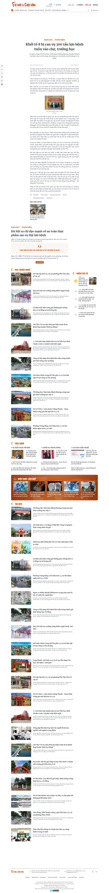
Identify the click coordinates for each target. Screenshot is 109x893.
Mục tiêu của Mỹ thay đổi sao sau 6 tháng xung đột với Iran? (61, 453)
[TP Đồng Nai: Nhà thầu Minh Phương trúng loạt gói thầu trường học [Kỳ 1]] (21, 397)
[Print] (2, 77)
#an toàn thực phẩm (55, 195)
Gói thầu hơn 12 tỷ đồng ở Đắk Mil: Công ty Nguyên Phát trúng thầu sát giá (52, 526)
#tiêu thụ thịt (44, 195)
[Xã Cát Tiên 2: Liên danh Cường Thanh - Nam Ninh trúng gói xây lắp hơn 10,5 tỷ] (21, 414)
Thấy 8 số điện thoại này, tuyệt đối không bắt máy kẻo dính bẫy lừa (83, 468)
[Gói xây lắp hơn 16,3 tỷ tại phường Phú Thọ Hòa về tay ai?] (21, 279)
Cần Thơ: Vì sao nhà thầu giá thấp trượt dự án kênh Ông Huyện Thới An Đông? (50, 325)
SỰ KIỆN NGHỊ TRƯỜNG (21, 448)
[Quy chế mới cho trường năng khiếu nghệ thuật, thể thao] (21, 296)
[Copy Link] (2, 80)
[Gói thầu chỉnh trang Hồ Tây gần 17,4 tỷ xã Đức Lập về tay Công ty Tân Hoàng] (21, 380)
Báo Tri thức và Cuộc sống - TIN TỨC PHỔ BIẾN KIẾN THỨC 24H (23, 5)
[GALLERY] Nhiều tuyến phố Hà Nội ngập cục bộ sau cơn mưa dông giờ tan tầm (83, 281)
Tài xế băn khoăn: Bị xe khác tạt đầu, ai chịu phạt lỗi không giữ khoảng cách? (53, 796)
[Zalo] (2, 69)
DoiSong (88, 5)
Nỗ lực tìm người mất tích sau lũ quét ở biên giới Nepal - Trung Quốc (86, 314)
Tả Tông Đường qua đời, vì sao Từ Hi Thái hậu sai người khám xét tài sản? (88, 495)
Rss (96, 871)
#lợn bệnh (35, 195)
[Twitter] (2, 73)
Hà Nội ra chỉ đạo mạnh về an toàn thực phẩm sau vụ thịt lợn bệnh (37, 217)
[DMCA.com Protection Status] (54, 891)
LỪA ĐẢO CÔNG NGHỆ (80, 448)
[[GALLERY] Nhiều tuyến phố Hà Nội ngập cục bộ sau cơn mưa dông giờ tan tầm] (92, 281)
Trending (17, 10)
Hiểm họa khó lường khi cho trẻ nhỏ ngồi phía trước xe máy (53, 543)
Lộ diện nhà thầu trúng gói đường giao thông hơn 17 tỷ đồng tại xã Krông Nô (50, 309)
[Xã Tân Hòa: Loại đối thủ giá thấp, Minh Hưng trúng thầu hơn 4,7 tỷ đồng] (21, 784)
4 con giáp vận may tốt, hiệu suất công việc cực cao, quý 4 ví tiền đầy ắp (87, 306)
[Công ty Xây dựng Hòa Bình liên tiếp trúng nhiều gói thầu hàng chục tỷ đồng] (21, 363)
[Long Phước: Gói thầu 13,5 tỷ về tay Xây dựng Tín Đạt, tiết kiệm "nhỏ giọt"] (21, 665)
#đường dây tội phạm (38, 198)
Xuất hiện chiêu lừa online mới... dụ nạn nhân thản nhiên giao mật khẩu (92, 453)
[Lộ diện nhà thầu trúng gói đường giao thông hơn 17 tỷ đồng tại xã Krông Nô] (21, 313)
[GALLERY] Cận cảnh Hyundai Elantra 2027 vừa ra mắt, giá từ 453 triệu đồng (86, 291)
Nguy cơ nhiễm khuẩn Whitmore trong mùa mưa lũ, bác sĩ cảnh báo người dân (53, 594)
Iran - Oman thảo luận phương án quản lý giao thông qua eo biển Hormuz (53, 468)
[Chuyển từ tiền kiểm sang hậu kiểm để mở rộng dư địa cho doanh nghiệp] (17, 454)
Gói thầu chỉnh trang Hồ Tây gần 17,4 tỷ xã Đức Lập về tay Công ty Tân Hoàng (51, 376)
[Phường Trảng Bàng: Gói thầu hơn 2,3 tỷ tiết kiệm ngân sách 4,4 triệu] (21, 431)
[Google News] (2, 84)
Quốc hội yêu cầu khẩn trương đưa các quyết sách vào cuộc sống (24, 463)
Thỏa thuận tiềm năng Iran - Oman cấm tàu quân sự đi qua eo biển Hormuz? (54, 463)
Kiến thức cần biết (39, 10)
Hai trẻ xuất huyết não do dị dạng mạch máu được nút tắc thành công (71, 494)
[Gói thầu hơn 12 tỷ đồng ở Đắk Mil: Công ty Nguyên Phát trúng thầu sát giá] (21, 530)
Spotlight (63, 10)
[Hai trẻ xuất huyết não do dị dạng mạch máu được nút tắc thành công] (71, 486)
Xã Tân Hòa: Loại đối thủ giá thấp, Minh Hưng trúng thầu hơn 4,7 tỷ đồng (53, 780)
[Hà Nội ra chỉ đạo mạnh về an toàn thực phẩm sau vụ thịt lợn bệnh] (38, 209)
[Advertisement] (54, 23)
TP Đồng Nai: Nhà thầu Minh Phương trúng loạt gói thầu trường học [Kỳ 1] (51, 393)
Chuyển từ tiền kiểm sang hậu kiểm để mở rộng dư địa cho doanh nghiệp (31, 453)
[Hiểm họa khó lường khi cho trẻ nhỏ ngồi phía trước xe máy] (21, 547)
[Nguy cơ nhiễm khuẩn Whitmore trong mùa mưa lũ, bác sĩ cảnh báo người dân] (21, 598)
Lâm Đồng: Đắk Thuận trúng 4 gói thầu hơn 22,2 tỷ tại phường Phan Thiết (52, 813)
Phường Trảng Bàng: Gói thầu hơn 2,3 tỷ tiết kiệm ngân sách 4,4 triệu (50, 427)
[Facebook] (2, 66)
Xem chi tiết (40, 262)
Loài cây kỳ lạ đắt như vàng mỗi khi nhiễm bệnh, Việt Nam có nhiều (37, 494)
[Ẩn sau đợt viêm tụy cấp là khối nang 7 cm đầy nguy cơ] (54, 486)
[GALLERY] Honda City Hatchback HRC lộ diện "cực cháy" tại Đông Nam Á (86, 299)
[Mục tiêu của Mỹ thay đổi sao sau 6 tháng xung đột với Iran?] (47, 454)
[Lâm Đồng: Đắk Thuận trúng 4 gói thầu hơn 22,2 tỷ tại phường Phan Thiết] (21, 817)
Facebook (92, 871)
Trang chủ (12, 10)
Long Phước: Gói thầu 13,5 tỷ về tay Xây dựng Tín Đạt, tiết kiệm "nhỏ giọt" (52, 661)
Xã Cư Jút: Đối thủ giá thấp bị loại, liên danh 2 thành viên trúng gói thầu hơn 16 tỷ (53, 763)
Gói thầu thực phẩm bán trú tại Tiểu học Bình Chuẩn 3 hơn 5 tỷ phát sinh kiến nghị (51, 342)
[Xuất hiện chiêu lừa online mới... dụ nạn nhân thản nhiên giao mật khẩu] (77, 454)
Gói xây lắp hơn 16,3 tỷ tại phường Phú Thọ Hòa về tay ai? (51, 275)
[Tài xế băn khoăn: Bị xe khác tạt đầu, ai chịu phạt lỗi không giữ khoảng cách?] (21, 801)
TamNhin (95, 5)
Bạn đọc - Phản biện (54, 40)
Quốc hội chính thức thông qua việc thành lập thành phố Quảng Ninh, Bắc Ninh (23, 468)
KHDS (71, 5)
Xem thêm (68, 10)
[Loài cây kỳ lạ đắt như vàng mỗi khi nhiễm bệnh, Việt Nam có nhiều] (37, 486)
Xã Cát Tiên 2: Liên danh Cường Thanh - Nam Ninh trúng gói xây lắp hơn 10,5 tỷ (50, 410)
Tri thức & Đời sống (56, 10)
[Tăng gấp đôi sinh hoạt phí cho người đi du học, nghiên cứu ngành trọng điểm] (21, 733)
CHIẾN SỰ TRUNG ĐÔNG (51, 448)
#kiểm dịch (49, 198)
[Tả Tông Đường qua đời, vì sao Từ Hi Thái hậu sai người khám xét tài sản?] (88, 486)
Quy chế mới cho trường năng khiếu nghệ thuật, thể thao (51, 292)
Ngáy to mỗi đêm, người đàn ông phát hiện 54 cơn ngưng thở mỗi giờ (20, 494)
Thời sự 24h (47, 10)
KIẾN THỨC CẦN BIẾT (27, 478)
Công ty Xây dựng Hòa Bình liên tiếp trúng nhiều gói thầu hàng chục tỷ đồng (51, 359)
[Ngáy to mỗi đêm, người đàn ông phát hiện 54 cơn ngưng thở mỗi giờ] (20, 486)
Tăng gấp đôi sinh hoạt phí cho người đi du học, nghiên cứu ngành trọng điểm (51, 729)
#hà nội (65, 195)
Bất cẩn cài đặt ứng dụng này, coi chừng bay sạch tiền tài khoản (83, 463)
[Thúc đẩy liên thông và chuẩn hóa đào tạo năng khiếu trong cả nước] (21, 834)
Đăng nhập (95, 10)
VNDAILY (79, 5)
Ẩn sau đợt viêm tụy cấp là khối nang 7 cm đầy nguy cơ (54, 494)
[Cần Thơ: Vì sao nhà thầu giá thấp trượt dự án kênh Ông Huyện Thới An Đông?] (21, 330)
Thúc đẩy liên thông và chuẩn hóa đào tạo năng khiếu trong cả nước (51, 830)
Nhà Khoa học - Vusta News (27, 10)
